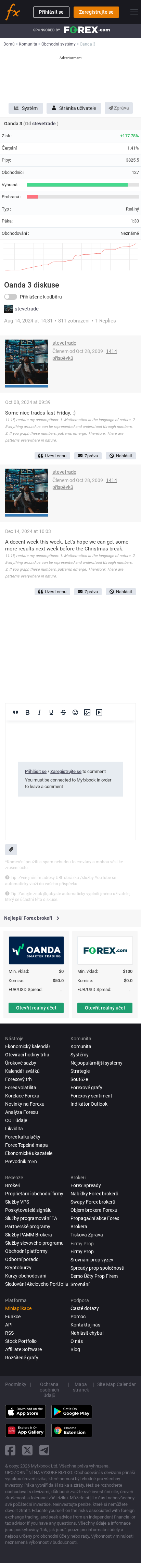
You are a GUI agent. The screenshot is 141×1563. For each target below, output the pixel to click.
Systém (30, 108)
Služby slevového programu (34, 1243)
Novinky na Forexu (24, 1104)
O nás (76, 1341)
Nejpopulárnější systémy (96, 1063)
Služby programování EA (31, 1218)
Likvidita (14, 1128)
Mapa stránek (81, 1387)
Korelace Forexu (22, 1095)
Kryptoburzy (18, 1267)
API (9, 1324)
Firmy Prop (82, 1251)
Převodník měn (21, 1161)
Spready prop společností (97, 1268)
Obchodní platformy (26, 1251)
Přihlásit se (51, 12)
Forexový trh (18, 1079)
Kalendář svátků (22, 1071)
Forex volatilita (20, 1087)
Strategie (80, 1071)
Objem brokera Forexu (93, 1210)
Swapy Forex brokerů (92, 1202)
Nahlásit (124, 455)
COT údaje (16, 1120)
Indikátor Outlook (88, 1104)
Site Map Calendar (116, 1384)
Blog (75, 1349)
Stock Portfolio (21, 1341)
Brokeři (12, 1185)
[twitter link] (27, 1450)
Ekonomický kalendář (27, 1046)
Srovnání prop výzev (91, 1259)
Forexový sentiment (91, 1095)
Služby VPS (17, 1202)
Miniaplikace (18, 1308)
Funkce (13, 1316)
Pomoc (78, 1316)
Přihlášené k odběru (41, 297)
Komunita (80, 1046)
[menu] (134, 12)
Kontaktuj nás (85, 1324)
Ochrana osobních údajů (49, 1390)
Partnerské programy (27, 1226)
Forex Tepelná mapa (26, 1145)
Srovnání (79, 1284)
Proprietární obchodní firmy (34, 1193)
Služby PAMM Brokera (28, 1234)
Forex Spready (85, 1185)
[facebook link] (10, 1450)
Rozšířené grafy (21, 1357)
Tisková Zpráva (86, 1234)
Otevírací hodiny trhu (27, 1054)
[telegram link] (44, 1450)
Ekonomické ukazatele (28, 1153)
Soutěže (79, 1079)
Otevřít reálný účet (36, 1008)
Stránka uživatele (77, 108)
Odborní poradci (22, 1259)
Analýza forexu (21, 1112)
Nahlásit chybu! (87, 1333)
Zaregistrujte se (96, 12)
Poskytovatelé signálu (28, 1210)
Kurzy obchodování (25, 1276)
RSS (9, 1333)
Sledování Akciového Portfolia (36, 1284)
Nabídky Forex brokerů (94, 1193)
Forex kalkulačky (22, 1137)
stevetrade (44, 123)
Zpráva (121, 108)
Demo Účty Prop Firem (94, 1276)
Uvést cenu (55, 455)
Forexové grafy (86, 1087)
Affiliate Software (23, 1349)
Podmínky (15, 1384)
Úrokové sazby (20, 1063)
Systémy (79, 1054)
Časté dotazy (84, 1308)
